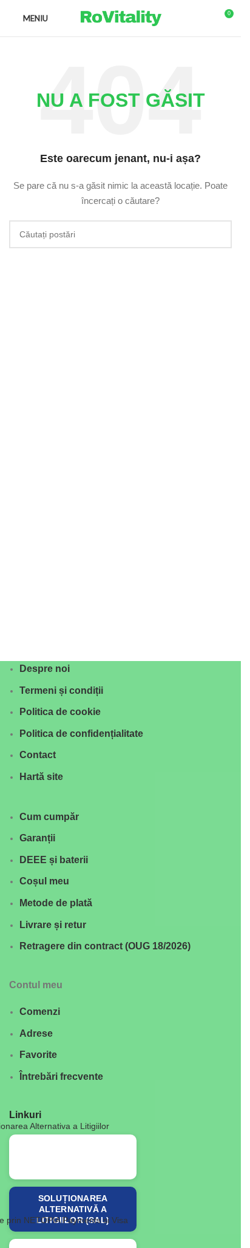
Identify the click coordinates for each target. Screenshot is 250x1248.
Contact (37, 755)
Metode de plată (55, 903)
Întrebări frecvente (61, 1076)
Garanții (37, 838)
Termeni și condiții (61, 690)
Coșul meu (44, 881)
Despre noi (44, 668)
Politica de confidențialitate (81, 733)
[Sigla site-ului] (120, 17)
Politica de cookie (60, 712)
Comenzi (39, 1011)
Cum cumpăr (49, 817)
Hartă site (41, 777)
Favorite (38, 1055)
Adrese (36, 1033)
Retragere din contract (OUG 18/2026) (105, 946)
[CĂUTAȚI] (218, 234)
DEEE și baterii (53, 860)
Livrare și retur (52, 925)
